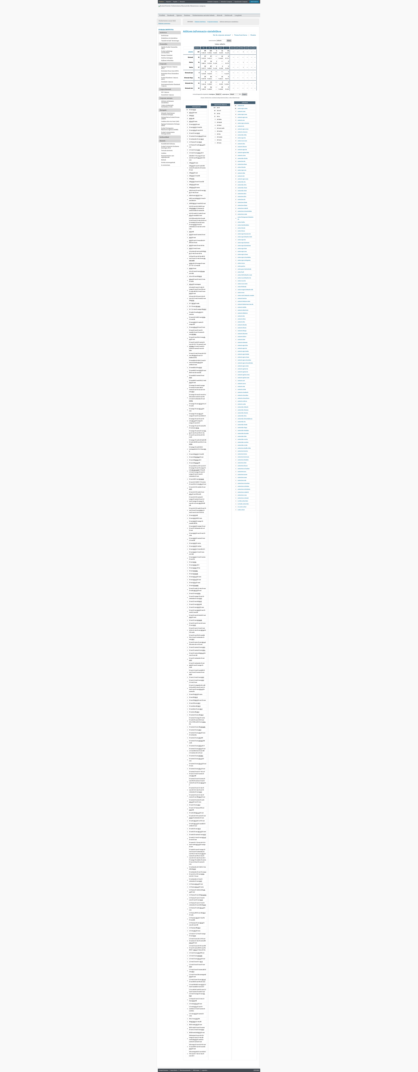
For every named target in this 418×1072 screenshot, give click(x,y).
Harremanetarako (185, 1070)
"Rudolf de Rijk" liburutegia (170, 41)
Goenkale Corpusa (167, 82)
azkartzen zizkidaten (244, 489)
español (168, 1)
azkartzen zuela (242, 214)
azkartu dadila (242, 307)
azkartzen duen (242, 164)
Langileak (238, 15)
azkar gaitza (241, 266)
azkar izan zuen (242, 141)
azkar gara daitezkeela (244, 269)
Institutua (163, 32)
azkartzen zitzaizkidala (245, 211)
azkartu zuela (242, 404)
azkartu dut (241, 176)
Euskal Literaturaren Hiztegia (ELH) (168, 133)
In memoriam (165, 165)
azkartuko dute (242, 190)
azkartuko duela (242, 424)
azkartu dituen (242, 328)
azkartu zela (241, 386)
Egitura (179, 15)
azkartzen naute (242, 474)
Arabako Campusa (212, 1)
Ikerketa (187, 15)
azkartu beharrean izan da (245, 304)
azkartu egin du (242, 348)
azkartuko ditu (242, 185)
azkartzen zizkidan (243, 486)
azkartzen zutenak (243, 498)
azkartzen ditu (242, 196)
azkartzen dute (242, 463)
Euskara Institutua (200, 22)
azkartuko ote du (243, 439)
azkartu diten (242, 319)
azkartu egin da (242, 149)
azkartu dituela (242, 325)
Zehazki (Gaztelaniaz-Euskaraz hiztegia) (168, 113)
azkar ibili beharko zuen (245, 275)
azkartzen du (241, 199)
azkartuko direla (243, 158)
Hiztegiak (163, 110)
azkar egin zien (242, 251)
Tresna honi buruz (240, 35)
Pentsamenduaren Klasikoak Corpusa (170, 85)
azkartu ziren (242, 155)
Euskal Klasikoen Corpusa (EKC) (169, 78)
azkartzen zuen (242, 495)
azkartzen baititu (243, 451)
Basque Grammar (166, 55)
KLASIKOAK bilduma (168, 144)
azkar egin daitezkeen (244, 245)
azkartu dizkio (242, 336)
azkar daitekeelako (243, 225)
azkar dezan (241, 231)
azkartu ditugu (242, 330)
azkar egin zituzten (243, 123)
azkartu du (241, 126)
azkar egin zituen (243, 254)
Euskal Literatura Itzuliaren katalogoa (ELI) (170, 147)
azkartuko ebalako (243, 430)
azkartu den (241, 316)
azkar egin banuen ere (244, 234)
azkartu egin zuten (243, 366)
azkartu (190, 52)
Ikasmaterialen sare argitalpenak (167, 156)
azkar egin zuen (242, 114)
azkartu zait (241, 380)
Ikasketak (170, 15)
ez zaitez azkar (242, 507)
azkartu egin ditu (243, 345)
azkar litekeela (242, 286)
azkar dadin (241, 222)
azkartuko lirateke (243, 433)
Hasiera (253, 35)
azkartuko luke (242, 436)
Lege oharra (173, 1070)
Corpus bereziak (165, 89)
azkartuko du (242, 421)
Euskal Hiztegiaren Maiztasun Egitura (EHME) (169, 128)
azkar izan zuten (242, 283)
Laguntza (204, 1070)
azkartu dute (241, 339)
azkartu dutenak (242, 342)
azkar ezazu (241, 263)
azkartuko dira (242, 416)
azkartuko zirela (242, 445)
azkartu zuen (241, 111)
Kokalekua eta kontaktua (169, 38)
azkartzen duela (242, 202)
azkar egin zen (242, 170)
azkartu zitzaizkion (243, 398)
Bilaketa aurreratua (164, 23)
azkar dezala (241, 228)
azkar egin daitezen (243, 242)
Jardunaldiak (164, 137)
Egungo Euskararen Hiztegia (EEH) (170, 124)
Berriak (163, 160)
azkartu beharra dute (244, 301)
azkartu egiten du (243, 372)
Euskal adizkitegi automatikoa (166, 51)
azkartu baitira (242, 298)
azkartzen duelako (243, 460)
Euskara (161, 1)
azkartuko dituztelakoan (245, 419)
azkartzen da (241, 161)
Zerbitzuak (228, 15)
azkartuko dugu (242, 427)
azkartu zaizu (242, 383)
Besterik (162, 141)
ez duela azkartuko (243, 504)
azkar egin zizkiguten (244, 260)
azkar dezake (242, 167)
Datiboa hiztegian (167, 58)
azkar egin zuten (242, 108)
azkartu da (241, 105)
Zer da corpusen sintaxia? (222, 35)
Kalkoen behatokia (167, 60)
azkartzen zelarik (243, 208)
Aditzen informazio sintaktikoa (167, 101)
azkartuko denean (243, 410)
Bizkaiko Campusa (226, 1)
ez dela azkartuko (243, 501)
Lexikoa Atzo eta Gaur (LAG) (170, 121)
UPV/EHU (190, 22)
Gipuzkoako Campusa (241, 1)
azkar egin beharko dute (245, 237)
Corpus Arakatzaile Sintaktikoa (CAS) (167, 106)
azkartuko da (242, 182)
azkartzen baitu (242, 454)
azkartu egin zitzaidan (244, 360)
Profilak (162, 15)
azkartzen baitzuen (243, 457)
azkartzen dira (242, 193)
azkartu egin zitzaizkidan (245, 363)
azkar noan (241, 292)
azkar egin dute (242, 248)
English (175, 1)
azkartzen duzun (243, 465)
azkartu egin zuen (243, 179)
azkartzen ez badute (243, 468)
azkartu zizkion (242, 401)
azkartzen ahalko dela (244, 448)
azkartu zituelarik (243, 392)
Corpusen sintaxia (212, 22)
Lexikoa (163, 153)
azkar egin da (242, 239)
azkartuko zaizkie (243, 442)
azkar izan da (242, 281)
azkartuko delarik (243, 407)
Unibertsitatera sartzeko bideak (203, 15)
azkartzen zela (242, 480)
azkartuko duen (242, 188)
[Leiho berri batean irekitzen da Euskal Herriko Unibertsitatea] (182, 6)
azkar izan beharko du (244, 278)
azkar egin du (242, 138)
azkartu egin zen (242, 117)
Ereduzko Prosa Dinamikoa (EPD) (170, 74)
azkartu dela (241, 173)
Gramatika (163, 44)
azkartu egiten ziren (243, 374)
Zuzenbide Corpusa (167, 95)
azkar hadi (241, 272)
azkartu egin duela (243, 351)
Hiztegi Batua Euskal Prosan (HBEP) (170, 118)
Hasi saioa (254, 1)
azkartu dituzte (242, 146)
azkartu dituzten (242, 333)
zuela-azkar (241, 510)
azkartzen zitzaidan (243, 483)
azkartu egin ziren (243, 129)
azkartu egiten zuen (243, 377)
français (182, 1)
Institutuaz (164, 35)
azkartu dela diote (243, 310)
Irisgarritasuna (163, 1070)
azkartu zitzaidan (243, 395)
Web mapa (196, 1070)
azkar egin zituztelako (244, 257)
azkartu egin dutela (243, 354)
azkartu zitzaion (242, 132)
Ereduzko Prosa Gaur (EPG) (170, 71)
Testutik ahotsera (167, 150)
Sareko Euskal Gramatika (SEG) (169, 47)
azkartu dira (241, 143)
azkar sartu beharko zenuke (246, 295)
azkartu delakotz (243, 313)
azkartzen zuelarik (243, 492)
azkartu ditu (241, 322)
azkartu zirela (242, 389)
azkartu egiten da (243, 369)
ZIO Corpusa (165, 92)
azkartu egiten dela (243, 152)
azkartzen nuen (242, 477)
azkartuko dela (242, 135)
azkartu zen (241, 120)
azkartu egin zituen (243, 357)
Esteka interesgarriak (168, 162)
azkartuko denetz (243, 413)
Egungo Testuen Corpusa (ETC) (169, 67)
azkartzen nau (242, 471)
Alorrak (219, 15)
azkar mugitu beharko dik (245, 289)
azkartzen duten (242, 205)
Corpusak (163, 64)
